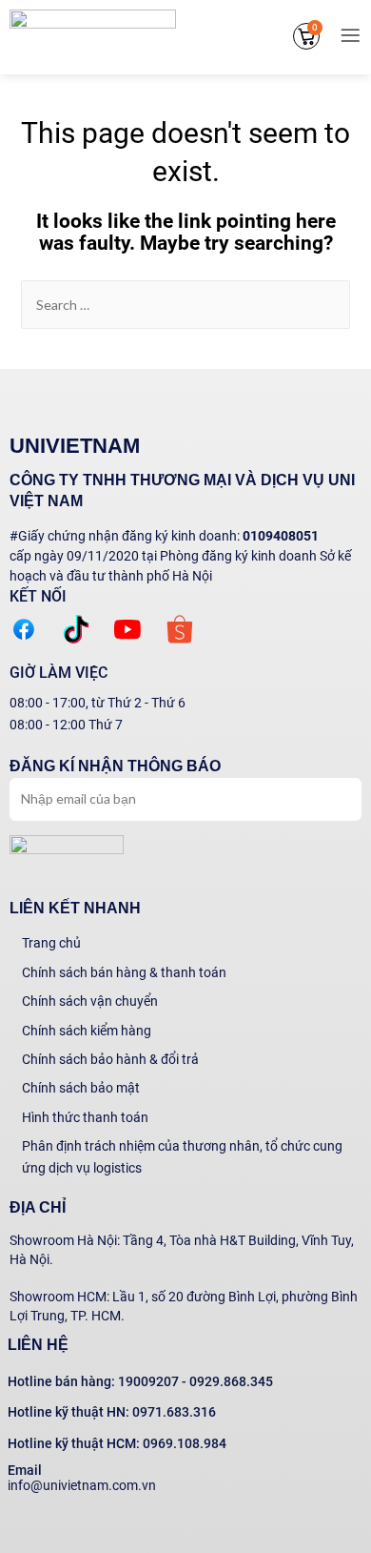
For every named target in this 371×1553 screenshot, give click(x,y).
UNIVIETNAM (75, 446)
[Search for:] (186, 305)
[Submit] (326, 797)
